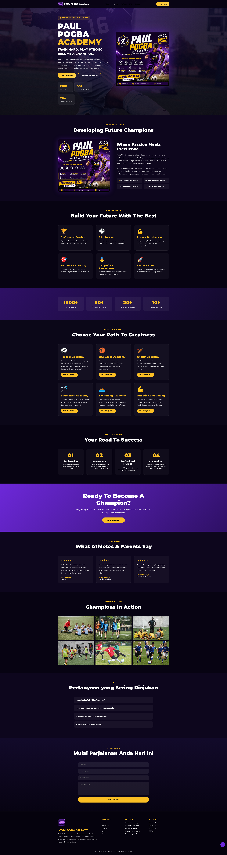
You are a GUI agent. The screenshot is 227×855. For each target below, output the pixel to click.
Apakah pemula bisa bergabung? (92, 716)
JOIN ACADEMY (67, 75)
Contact (137, 4)
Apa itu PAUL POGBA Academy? (91, 700)
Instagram (152, 825)
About (107, 4)
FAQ (130, 4)
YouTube (152, 828)
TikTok (151, 831)
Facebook (152, 823)
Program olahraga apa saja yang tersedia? (96, 708)
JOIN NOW (163, 4)
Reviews (124, 4)
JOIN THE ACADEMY (113, 520)
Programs (115, 4)
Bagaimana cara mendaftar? (89, 724)
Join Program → (69, 375)
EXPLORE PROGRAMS (89, 75)
